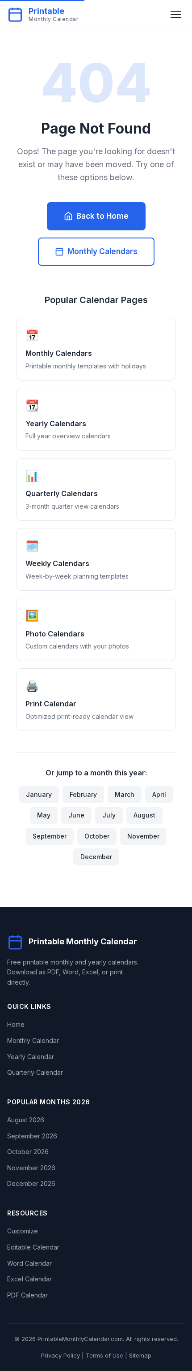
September (50, 836)
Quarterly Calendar (35, 1072)
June (76, 815)
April (159, 794)
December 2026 (31, 1183)
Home (16, 1024)
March (124, 794)
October (96, 836)
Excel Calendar (29, 1279)
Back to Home (102, 216)
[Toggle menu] (176, 14)
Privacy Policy (60, 1355)
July (109, 815)
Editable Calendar (33, 1247)
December (96, 857)
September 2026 (32, 1136)
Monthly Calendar (33, 1040)
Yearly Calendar (30, 1056)
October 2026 (28, 1151)
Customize (22, 1231)
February (83, 794)
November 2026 (31, 1168)
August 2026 (25, 1120)
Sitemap (140, 1355)
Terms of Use (104, 1355)
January (39, 794)
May (43, 815)
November (143, 836)
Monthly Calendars (102, 251)
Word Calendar (29, 1263)
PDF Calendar (27, 1295)
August (144, 815)
